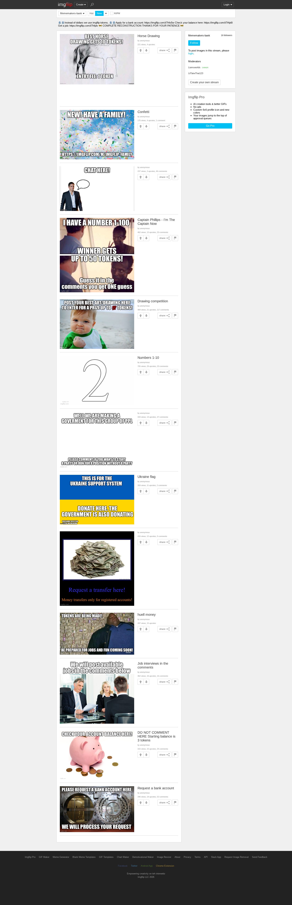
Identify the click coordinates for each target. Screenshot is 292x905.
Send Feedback (259, 857)
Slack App (216, 857)
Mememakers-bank (71, 13)
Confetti (143, 112)
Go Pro (210, 125)
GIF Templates (106, 857)
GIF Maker (44, 857)
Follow (194, 42)
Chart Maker (123, 857)
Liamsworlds (198, 67)
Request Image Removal (236, 857)
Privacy (187, 857)
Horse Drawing (149, 36)
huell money (147, 614)
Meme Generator (61, 857)
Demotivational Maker (143, 857)
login (190, 53)
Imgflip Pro (30, 857)
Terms (197, 857)
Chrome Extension (165, 866)
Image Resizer (164, 857)
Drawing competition (153, 301)
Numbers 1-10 (148, 357)
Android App (147, 866)
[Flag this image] (175, 50)
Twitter (134, 866)
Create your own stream (204, 82)
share (162, 50)
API (206, 857)
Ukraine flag (146, 477)
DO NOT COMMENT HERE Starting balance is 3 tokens (156, 736)
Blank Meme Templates (84, 857)
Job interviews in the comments (153, 665)
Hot (91, 13)
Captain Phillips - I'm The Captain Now (156, 221)
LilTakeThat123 (195, 73)
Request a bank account (156, 788)
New (99, 13)
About (177, 857)
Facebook (123, 866)
